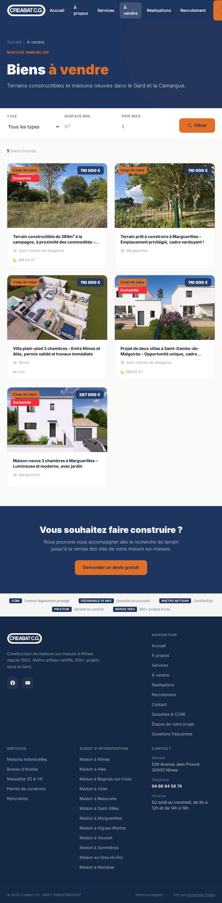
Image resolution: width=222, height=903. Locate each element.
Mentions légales (149, 895)
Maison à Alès (92, 769)
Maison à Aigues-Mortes (102, 827)
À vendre (131, 10)
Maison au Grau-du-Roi (101, 857)
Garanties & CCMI (168, 714)
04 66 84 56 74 (167, 786)
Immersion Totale (201, 895)
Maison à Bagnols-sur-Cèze (105, 778)
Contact (159, 704)
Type (12, 116)
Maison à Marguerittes (100, 818)
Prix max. (132, 116)
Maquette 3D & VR (24, 778)
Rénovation (17, 798)
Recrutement (193, 10)
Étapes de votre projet (173, 724)
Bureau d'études (22, 769)
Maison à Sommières (99, 847)
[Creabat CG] (24, 638)
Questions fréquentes (172, 733)
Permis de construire (26, 788)
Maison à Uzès (93, 788)
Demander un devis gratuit (111, 567)
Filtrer (200, 125)
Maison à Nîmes (94, 759)
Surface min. (77, 116)
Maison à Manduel (96, 867)
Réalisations (159, 10)
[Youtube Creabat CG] (28, 683)
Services (105, 10)
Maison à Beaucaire (97, 798)
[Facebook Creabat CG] (12, 683)
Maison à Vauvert (95, 837)
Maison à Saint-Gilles (99, 808)
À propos (81, 10)
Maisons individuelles (27, 759)
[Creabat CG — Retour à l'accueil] (26, 10)
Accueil (57, 10)
